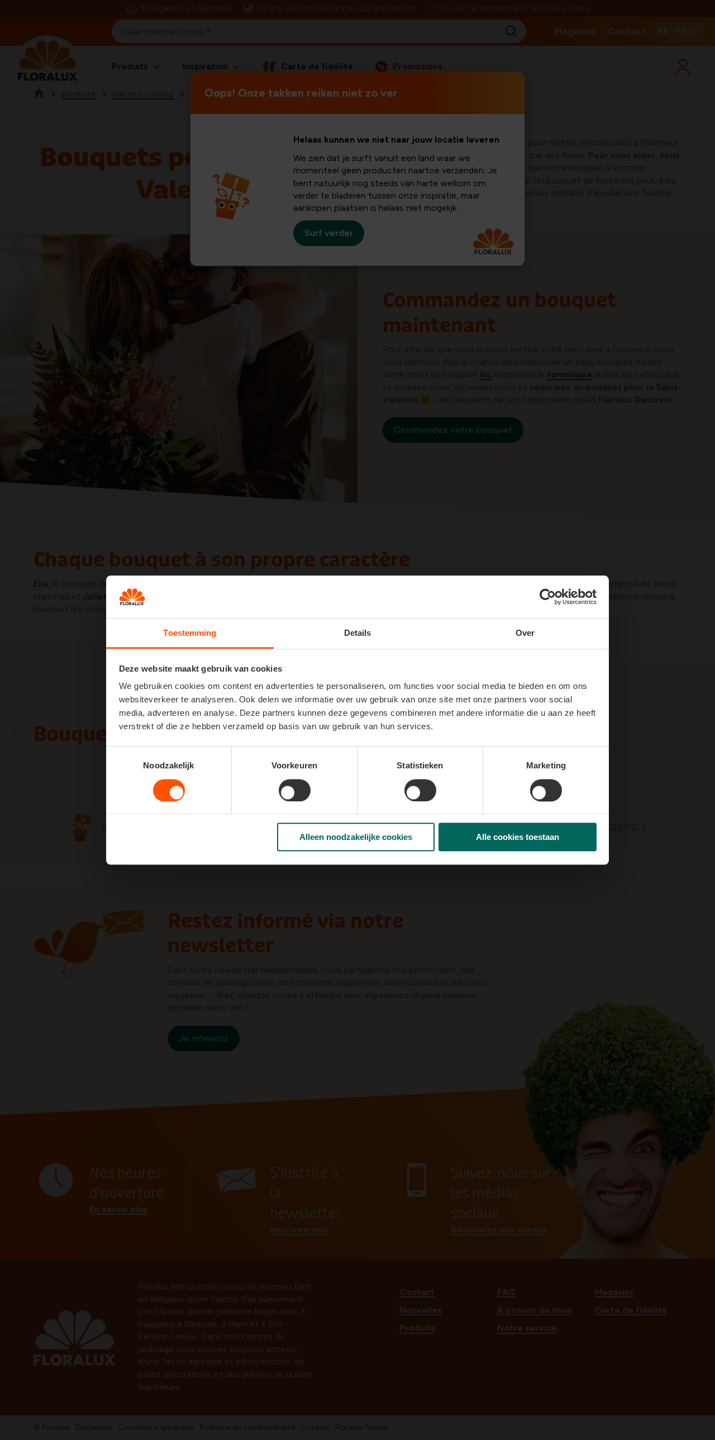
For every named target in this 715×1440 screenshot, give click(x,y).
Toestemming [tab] (189, 633)
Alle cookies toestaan (517, 837)
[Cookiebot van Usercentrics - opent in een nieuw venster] (548, 596)
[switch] (295, 790)
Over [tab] (525, 633)
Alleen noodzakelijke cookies (355, 837)
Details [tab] (357, 633)
